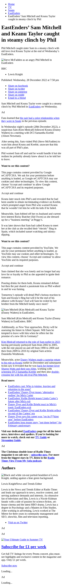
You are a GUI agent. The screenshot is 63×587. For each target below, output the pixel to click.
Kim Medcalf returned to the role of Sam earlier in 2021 (30, 341)
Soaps (11, 10)
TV (10, 7)
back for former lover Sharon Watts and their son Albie (30, 367)
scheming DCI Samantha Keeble (18, 371)
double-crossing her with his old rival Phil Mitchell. (30, 373)
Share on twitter (16, 88)
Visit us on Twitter (18, 522)
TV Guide (41, 437)
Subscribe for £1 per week (23, 547)
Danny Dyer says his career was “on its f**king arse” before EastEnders (33, 418)
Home (11, 4)
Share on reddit (16, 94)
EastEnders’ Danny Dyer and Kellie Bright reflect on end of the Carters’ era (34, 412)
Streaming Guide (11, 440)
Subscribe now (9, 565)
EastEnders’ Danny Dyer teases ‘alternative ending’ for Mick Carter (31, 394)
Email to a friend (17, 97)
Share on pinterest (17, 91)
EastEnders (14, 13)
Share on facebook (18, 85)
